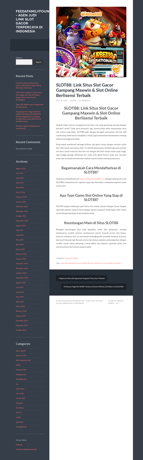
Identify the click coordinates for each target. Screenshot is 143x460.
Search (19, 58)
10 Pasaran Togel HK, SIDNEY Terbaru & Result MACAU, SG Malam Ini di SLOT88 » (93, 287)
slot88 (18, 417)
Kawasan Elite (21, 370)
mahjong (19, 445)
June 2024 (20, 292)
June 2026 (20, 178)
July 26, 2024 (61, 100)
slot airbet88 (107, 263)
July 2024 (19, 287)
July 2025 (19, 230)
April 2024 (20, 302)
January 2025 (21, 259)
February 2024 (21, 311)
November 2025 (22, 211)
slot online (117, 263)
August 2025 (20, 226)
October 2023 (21, 330)
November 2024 (22, 268)
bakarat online (21, 355)
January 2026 (21, 202)
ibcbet (18, 365)
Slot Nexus (20, 408)
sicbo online (20, 389)
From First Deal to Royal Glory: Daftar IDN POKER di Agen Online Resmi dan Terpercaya (28, 85)
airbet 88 (63, 263)
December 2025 (22, 206)
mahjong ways (21, 374)
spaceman (19, 422)
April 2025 (20, 244)
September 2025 (22, 221)
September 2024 (22, 278)
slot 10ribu (20, 393)
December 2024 (22, 264)
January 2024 (21, 316)
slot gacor (19, 403)
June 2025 (20, 235)
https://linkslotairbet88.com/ (92, 179)
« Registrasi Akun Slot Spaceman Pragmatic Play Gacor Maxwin (81, 278)
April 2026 (20, 187)
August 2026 (20, 168)
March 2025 (20, 249)
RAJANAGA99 (21, 379)
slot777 (19, 412)
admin (73, 100)
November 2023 (22, 325)
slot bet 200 (20, 398)
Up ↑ (118, 303)
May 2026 (20, 183)
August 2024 (20, 283)
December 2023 (22, 321)
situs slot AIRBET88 (82, 263)
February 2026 (21, 197)
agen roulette (21, 351)
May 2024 (20, 297)
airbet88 (71, 263)
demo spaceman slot (23, 360)
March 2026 (20, 192)
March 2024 (20, 306)
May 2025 (20, 240)
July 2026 (19, 173)
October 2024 (21, 273)
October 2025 (21, 216)
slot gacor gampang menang (26, 449)
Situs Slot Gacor (96, 263)
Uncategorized (21, 427)
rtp (17, 384)
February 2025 (21, 254)
